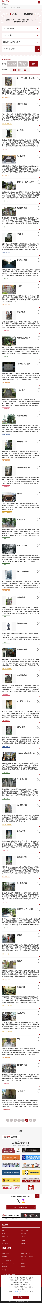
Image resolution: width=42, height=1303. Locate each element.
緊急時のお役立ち (25, 1253)
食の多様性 (4, 1266)
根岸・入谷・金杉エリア (7, 123)
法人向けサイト (5, 1253)
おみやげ (23, 1236)
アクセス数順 (12, 64)
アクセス (23, 1240)
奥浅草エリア (6, 330)
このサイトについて (20, 1291)
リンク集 (4, 1270)
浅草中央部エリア (6, 149)
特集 (3, 1230)
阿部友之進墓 (22, 104)
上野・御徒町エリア (6, 97)
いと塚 (19, 286)
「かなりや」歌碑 (23, 364)
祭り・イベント (25, 1233)
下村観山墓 (21, 597)
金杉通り (20, 935)
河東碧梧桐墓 (22, 649)
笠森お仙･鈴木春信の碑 (26, 753)
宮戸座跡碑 (21, 1091)
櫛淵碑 (19, 961)
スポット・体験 (25, 1230)
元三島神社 (21, 1013)
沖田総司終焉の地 (23, 467)
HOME (4, 7)
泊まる (3, 1240)
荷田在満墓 (21, 727)
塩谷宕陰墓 (21, 519)
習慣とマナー (24, 1263)
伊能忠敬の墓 (22, 442)
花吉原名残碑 (22, 675)
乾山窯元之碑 (22, 805)
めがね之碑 (21, 156)
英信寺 (19, 494)
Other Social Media (20, 1207)
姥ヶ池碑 (20, 130)
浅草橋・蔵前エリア (6, 252)
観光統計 (23, 1266)
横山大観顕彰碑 (23, 571)
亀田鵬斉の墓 (22, 1065)
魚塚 (18, 1039)
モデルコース (5, 1236)
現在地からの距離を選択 (11, 42)
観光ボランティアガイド (27, 1256)
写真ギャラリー (25, 1260)
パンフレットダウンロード (8, 1260)
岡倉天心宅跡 (22, 545)
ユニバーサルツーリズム (8, 1263)
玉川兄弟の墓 (22, 883)
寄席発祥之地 (22, 857)
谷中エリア (6, 201)
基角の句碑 (21, 831)
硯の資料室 (21, 987)
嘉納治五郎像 (22, 623)
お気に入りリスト (6, 1243)
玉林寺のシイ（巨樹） (25, 909)
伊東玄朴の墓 (22, 208)
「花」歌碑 (21, 390)
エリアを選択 (7, 35)
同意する (21, 1297)
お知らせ (23, 1243)
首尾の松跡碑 (22, 416)
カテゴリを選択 (8, 28)
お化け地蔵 (21, 312)
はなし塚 (20, 234)
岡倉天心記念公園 (23, 338)
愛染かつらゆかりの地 (25, 182)
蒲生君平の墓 (22, 779)
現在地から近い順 (22, 64)
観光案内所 (4, 1256)
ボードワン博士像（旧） (26, 78)
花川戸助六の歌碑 (23, 701)
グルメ (3, 1233)
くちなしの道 (22, 260)
